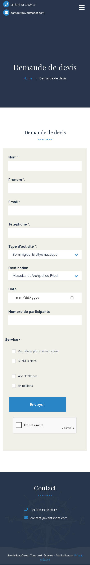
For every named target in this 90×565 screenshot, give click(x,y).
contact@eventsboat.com (27, 12)
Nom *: (13, 157)
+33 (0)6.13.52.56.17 (43, 510)
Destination (18, 268)
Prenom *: (16, 180)
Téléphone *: (19, 224)
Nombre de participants (29, 312)
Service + (13, 340)
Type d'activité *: (22, 247)
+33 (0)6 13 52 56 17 (22, 4)
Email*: (14, 202)
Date (12, 289)
